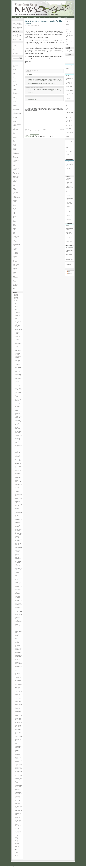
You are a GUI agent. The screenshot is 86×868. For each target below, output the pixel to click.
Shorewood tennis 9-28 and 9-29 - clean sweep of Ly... (18, 389)
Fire (49, 17)
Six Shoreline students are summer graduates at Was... (18, 706)
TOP (85, 866)
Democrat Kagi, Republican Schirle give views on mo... (18, 567)
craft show (14, 110)
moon (14, 185)
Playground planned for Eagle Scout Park (18, 719)
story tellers (15, 261)
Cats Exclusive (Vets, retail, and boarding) (69, 233)
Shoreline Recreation (69, 90)
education (14, 121)
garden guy (14, 144)
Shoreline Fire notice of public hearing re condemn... (18, 486)
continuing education (16, 109)
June (16, 838)
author (14, 73)
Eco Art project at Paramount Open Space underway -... (18, 798)
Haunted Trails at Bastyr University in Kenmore (18, 558)
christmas (14, 94)
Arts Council (68, 105)
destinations (15, 116)
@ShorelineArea (32, 135)
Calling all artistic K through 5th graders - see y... (18, 619)
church (14, 97)
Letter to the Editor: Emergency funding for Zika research (43, 22)
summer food (15, 265)
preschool (14, 216)
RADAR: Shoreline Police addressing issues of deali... (18, 545)
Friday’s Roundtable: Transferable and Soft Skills (18, 490)
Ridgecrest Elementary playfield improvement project (17, 427)
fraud (13, 140)
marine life (14, 181)
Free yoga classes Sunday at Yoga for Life (18, 793)
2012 (15, 852)
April (15, 841)
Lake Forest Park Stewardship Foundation (69, 122)
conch (14, 108)
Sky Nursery (68, 173)
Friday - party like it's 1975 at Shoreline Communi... (18, 668)
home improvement (16, 160)
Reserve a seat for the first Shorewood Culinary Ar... (18, 399)
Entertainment (21, 17)
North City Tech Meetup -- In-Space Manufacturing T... (18, 529)
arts (13, 70)
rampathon (14, 221)
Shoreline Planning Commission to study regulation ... (18, 366)
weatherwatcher (15, 284)
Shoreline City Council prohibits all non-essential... (18, 757)
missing (14, 184)
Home (15, 17)
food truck (14, 136)
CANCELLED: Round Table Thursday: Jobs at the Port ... (18, 777)
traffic (14, 276)
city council (15, 98)
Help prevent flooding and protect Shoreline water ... (18, 609)
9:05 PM (34, 70)
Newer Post (27, 129)
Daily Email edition (29, 136)
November (16, 312)
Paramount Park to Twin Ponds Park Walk (18, 677)
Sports (53, 17)
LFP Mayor (14, 66)
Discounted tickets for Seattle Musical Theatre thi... (18, 331)
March (16, 843)
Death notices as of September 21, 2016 (18, 501)
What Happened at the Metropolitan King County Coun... (18, 451)
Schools (59, 17)
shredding (14, 249)
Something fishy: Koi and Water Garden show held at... (18, 521)
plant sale (14, 208)
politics (14, 213)
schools (14, 240)
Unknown (28, 77)
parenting (14, 201)
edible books (15, 120)
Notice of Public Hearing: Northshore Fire (18, 631)
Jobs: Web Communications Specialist (18, 789)
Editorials (67, 68)
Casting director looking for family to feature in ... (18, 641)
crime (14, 112)
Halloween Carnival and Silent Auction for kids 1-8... (18, 375)
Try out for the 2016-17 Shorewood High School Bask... (18, 517)
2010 (15, 855)
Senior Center (15, 68)
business (14, 82)
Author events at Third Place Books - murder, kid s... (18, 588)
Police (44, 17)
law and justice (15, 177)
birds (13, 77)
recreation (14, 225)
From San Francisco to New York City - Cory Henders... (18, 833)
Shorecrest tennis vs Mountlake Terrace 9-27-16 (18, 494)
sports (14, 257)
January (16, 846)
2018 (15, 306)
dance (14, 114)
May (15, 840)
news (13, 193)
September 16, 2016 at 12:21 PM (37, 87)
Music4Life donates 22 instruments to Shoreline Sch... (18, 808)
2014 (15, 849)
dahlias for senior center (17, 113)
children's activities (16, 93)
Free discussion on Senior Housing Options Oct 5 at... (18, 468)
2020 (15, 303)
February (16, 844)
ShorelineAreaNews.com (30, 132)
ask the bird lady (15, 72)
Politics (34, 17)
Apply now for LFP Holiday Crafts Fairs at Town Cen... (18, 433)
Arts (39, 17)
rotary (14, 233)
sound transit (15, 256)
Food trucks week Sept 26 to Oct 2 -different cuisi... (18, 592)
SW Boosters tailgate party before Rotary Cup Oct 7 (18, 540)
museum (14, 189)
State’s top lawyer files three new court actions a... (18, 472)
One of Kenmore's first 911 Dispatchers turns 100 (18, 353)
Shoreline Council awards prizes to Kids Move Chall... (18, 710)
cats (13, 92)
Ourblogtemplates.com (11, 866)
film (13, 130)
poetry (14, 209)
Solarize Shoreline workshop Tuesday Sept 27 (18, 604)
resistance (14, 228)
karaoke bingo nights (16, 173)
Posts (69, 271)
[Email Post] (37, 70)
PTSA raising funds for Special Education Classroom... (18, 512)
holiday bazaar (15, 157)
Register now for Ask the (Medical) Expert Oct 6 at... (18, 563)
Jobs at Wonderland (18, 652)
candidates (14, 88)
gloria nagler (15, 148)
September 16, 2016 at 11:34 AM (36, 77)
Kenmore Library (69, 141)
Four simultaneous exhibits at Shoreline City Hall (18, 357)
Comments (70, 273)
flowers (14, 133)
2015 (15, 847)
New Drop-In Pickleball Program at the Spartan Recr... (18, 417)
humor (14, 165)
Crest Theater (68, 75)
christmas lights (15, 96)
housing (14, 164)
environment (15, 126)
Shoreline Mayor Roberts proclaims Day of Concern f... (18, 655)
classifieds (14, 101)
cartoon (14, 90)
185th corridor (15, 62)
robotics (14, 232)
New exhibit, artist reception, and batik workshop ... (18, 729)
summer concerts (16, 264)
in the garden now (16, 168)
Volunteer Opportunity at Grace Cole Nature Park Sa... (18, 812)
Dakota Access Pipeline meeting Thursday (18, 338)
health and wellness (16, 153)
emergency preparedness (17, 124)
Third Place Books (69, 157)
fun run (14, 141)
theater (14, 273)
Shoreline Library (69, 154)
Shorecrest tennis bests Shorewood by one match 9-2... (18, 734)
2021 (15, 301)
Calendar (67, 57)
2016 (15, 309)
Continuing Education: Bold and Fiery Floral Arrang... (18, 437)
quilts (14, 220)
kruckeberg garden (16, 176)
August (16, 835)
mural (14, 188)
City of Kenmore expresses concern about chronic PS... (18, 533)
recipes (14, 224)
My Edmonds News (69, 247)
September (17, 315)
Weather (65, 17)
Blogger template (2, 866)
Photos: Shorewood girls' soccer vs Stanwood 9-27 (18, 380)
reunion (14, 229)
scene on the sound (16, 236)
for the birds (15, 137)
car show (14, 89)
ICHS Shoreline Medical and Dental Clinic (69, 187)
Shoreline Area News (34, 134)
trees (13, 280)
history (14, 156)
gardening (14, 145)
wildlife (14, 288)
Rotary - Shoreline (69, 125)
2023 (15, 298)
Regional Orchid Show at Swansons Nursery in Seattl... (18, 476)
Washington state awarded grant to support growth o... (18, 422)
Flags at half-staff (18, 402)
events (14, 128)
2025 (15, 295)
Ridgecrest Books (69, 151)
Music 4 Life (68, 115)
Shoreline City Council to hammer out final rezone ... (18, 600)
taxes (14, 269)
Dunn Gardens (15, 65)
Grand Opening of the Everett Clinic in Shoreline (18, 571)
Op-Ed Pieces (68, 71)
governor (14, 149)
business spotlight (16, 84)
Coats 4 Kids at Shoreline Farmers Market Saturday (18, 785)
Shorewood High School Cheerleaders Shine (69, 43)
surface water (15, 268)
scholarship (15, 237)
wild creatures (15, 285)
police (14, 212)
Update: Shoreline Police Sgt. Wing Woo (18, 441)
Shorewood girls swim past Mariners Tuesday (18, 781)
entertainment (15, 125)
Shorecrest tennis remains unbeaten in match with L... (18, 696)
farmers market (15, 129)
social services (15, 253)
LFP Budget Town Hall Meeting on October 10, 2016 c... (18, 321)
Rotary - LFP (68, 117)
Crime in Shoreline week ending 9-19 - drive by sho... (18, 596)
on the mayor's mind (16, 197)
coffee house (15, 105)
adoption (14, 69)
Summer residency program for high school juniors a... (18, 362)
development (15, 117)
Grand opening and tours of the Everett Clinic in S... (18, 768)
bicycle (14, 76)
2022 (15, 300)
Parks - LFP (68, 168)
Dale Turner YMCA (69, 112)
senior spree (15, 241)
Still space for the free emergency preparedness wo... (18, 508)
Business (28, 17)
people (14, 204)
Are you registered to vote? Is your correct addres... (18, 455)
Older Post (62, 129)
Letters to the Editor (69, 65)
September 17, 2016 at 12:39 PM (38, 95)
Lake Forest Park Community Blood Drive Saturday (18, 689)
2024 (15, 297)
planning (14, 205)
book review (15, 80)
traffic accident (15, 277)
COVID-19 (14, 64)
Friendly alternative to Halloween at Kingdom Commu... (18, 413)
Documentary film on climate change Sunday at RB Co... (18, 773)
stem (13, 260)
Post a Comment (28, 102)
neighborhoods (15, 192)
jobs (13, 172)
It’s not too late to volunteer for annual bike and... (18, 682)
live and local (15, 180)
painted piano (15, 200)
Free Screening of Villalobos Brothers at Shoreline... (18, 764)
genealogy (14, 146)
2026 (15, 294)
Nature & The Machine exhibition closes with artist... (18, 649)
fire (13, 132)
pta (13, 217)
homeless (14, 161)
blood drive (14, 78)
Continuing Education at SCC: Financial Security (18, 645)
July (15, 837)
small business (15, 252)
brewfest (14, 81)
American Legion (69, 103)
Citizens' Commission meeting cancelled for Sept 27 (18, 578)
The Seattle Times (69, 259)
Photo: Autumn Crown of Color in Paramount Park (18, 549)
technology (14, 272)
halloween (14, 152)
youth (14, 289)
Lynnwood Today (69, 254)
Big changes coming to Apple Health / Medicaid (69, 28)
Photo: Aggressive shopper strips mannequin (18, 525)
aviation (14, 74)
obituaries (14, 196)
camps (14, 85)
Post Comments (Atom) (34, 130)
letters (29, 71)
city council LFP (15, 100)
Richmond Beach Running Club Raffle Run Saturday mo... (18, 349)
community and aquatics (17, 106)
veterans (14, 281)
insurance (14, 169)
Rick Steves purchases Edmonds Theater (69, 23)
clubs (14, 104)
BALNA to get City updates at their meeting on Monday (18, 342)
